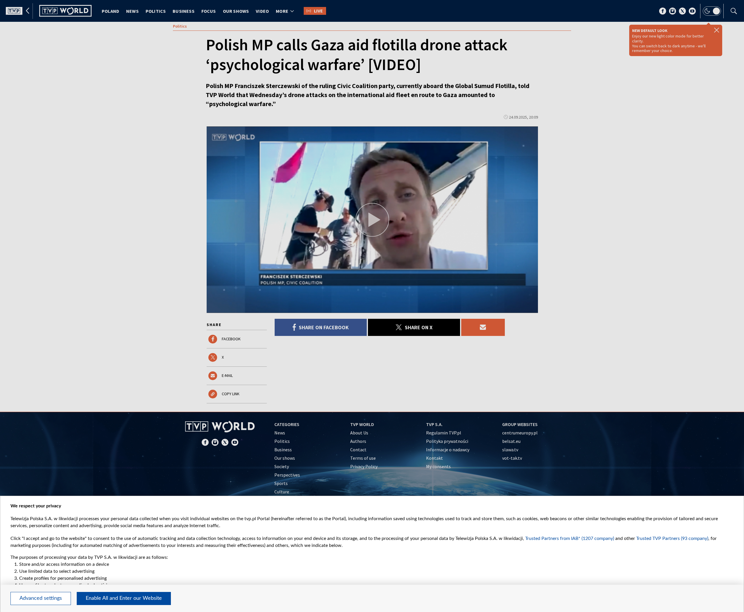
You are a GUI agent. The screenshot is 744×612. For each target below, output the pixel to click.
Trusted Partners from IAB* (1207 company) (569, 538)
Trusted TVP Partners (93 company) (672, 538)
